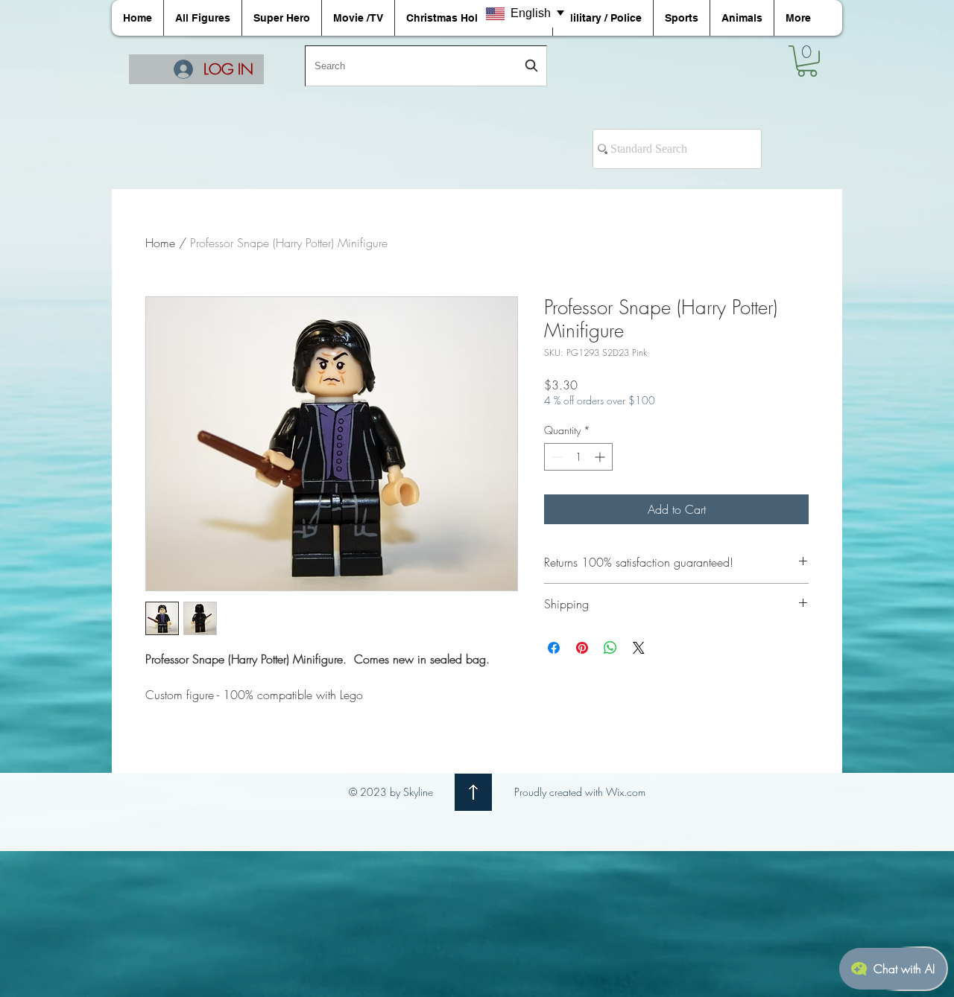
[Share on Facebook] (554, 648)
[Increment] (601, 457)
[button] (807, 61)
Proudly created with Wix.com (579, 792)
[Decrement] (555, 457)
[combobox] (426, 65)
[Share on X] (639, 648)
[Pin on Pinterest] (582, 648)
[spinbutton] (578, 457)
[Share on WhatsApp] (610, 648)
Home (160, 243)
